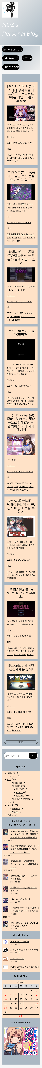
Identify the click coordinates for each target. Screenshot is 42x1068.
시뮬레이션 (16, 648)
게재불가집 (17, 782)
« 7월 (19, 1016)
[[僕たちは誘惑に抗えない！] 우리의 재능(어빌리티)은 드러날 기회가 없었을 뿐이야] (5, 847)
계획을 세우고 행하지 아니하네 (24, 950)
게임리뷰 (16, 786)
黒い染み (11, 724)
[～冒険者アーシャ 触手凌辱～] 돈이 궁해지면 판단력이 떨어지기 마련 (24, 910)
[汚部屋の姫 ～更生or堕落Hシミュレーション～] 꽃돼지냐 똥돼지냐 (24, 864)
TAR (23, 234)
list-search (11, 58)
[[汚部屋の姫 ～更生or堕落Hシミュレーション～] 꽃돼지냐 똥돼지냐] (5, 862)
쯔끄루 (30, 237)
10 (5, 999)
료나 (9, 730)
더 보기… (11, 137)
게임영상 (16, 808)
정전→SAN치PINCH (19, 941)
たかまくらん (20, 397)
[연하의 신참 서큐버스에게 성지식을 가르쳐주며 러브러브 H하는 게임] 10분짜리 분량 (21, 94)
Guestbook (11, 67)
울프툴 (23, 651)
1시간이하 (15, 155)
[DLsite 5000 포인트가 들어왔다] (5, 967)
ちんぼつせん (27, 158)
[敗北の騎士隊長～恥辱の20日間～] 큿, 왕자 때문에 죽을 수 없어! (21, 506)
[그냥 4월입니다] (5, 959)
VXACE (10, 397)
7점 (8, 234)
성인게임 (20, 795)
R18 (8, 155)
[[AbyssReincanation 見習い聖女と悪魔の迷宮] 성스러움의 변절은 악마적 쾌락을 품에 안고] (5, 832)
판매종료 (16, 319)
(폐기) (14, 776)
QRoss (17, 483)
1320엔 (30, 654)
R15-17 (19, 792)
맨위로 (21, 742)
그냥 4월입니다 (17, 958)
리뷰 (9, 779)
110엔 (14, 237)
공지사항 (11, 773)
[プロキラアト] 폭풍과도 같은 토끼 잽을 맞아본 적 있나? (21, 176)
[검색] (33, 756)
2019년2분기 (13, 161)
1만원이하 (15, 234)
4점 (23, 155)
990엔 (16, 401)
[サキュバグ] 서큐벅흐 (20, 899)
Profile (27, 58)
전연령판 (20, 789)
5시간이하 (27, 648)
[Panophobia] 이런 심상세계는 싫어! (21, 667)
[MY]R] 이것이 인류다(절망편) (21, 332)
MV (24, 237)
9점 (17, 651)
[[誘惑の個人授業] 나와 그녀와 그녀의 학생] (5, 877)
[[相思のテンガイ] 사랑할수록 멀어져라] (5, 889)
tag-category (12, 49)
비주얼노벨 (15, 158)
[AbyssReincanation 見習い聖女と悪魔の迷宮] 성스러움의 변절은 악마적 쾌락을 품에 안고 (24, 834)
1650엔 (10, 486)
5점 (21, 489)
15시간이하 (28, 404)
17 (5, 1003)
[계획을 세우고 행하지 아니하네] (5, 950)
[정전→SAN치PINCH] (5, 942)
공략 (9, 802)
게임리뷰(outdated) (21, 799)
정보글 (10, 815)
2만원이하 (29, 401)
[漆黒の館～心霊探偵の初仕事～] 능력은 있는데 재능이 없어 (21, 257)
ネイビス (11, 572)
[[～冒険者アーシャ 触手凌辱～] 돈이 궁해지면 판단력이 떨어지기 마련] (5, 909)
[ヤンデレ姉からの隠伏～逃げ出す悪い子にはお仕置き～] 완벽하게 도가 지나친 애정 (21, 422)
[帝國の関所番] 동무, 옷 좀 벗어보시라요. (21, 592)
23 (36, 1003)
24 (5, 1008)
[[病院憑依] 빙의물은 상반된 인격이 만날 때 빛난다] (5, 924)
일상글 (10, 805)
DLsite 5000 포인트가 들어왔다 (24, 967)
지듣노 (15, 811)
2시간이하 (11, 578)
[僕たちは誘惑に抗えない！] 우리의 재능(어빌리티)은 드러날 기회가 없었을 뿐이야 (24, 849)
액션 (18, 241)
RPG (16, 404)
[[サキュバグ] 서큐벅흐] (5, 901)
